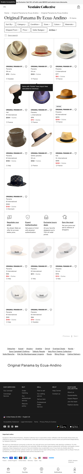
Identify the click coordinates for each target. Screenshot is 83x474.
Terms (36, 422)
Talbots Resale (38, 351)
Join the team (72, 402)
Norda (70, 348)
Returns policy (25, 405)
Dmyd (47, 348)
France (4, 460)
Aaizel (20, 348)
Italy (40, 460)
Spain (36, 460)
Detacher (11, 348)
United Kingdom (12, 460)
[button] (78, 6)
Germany (30, 460)
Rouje (49, 354)
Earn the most (67, 222)
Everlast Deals (59, 348)
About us (71, 392)
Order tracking (25, 392)
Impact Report (73, 398)
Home (6, 13)
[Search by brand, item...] (4, 7)
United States (22, 460)
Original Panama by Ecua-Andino (25, 13)
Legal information (26, 422)
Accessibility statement (11, 422)
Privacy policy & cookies (48, 422)
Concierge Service (7, 395)
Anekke (38, 348)
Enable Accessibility (8, 2)
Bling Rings (60, 354)
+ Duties (12, 74)
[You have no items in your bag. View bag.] (78, 6)
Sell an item (41, 399)
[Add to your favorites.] (26, 66)
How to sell (41, 391)
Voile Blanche (8, 354)
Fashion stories (73, 405)
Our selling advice (41, 395)
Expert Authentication (31, 223)
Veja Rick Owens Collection (60, 351)
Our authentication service (27, 398)
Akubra (29, 348)
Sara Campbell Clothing (19, 351)
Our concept (7, 391)
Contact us (56, 394)
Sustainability (72, 395)
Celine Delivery (73, 354)
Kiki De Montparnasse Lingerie (30, 354)
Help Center (56, 391)
